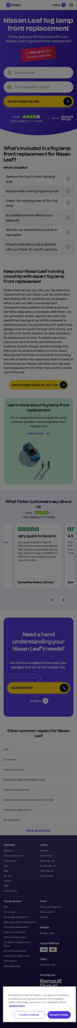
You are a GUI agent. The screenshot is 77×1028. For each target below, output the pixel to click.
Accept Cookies (59, 1014)
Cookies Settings (29, 1014)
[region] (39, 1004)
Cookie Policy (17, 1005)
